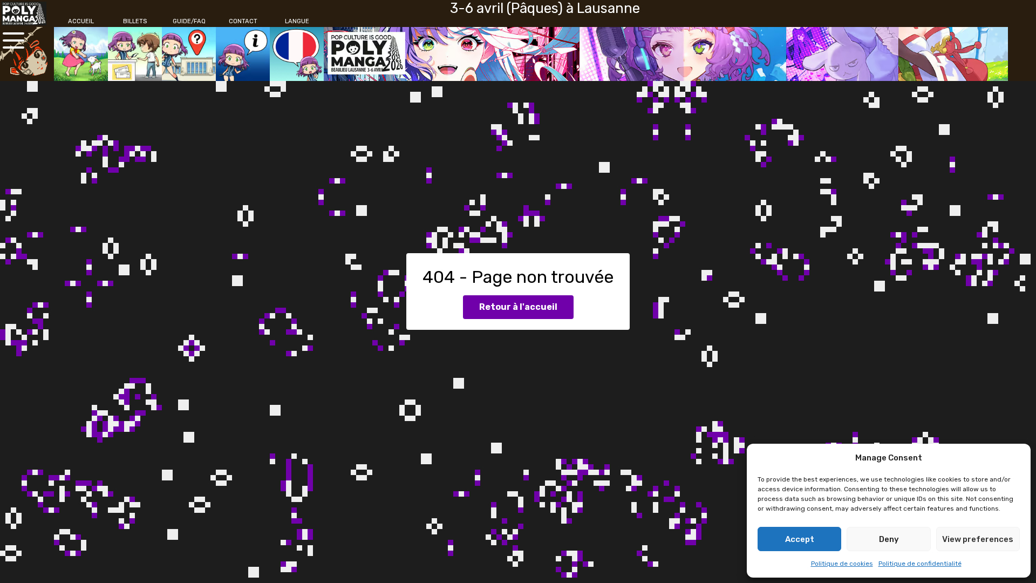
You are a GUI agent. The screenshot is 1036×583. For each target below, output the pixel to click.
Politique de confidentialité (920, 563)
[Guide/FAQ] (189, 54)
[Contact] (243, 54)
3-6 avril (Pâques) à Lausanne (545, 8)
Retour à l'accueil (518, 307)
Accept (799, 539)
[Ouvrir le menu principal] (13, 40)
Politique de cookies (842, 563)
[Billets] (135, 54)
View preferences (977, 539)
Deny (889, 539)
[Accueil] (81, 54)
